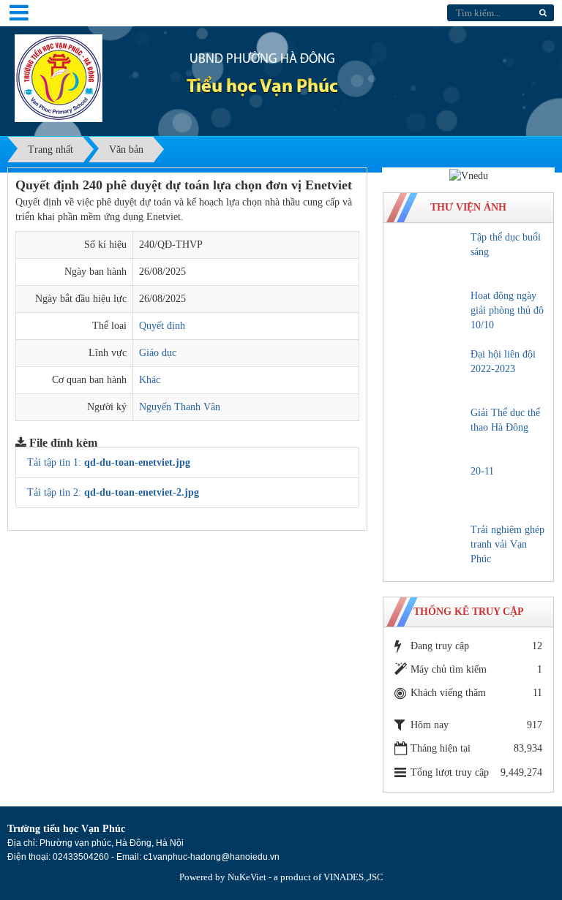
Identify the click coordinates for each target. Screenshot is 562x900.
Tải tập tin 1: (108, 462)
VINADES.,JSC (353, 876)
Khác (149, 379)
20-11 (482, 471)
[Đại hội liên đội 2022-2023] (429, 372)
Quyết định (162, 325)
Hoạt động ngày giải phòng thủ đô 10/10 (507, 310)
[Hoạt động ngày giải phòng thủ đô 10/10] (429, 314)
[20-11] (429, 489)
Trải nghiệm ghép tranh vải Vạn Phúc (507, 544)
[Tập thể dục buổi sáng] (429, 255)
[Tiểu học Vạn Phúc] (58, 77)
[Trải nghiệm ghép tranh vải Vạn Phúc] (429, 548)
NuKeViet (247, 876)
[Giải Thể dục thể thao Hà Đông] (429, 431)
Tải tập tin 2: (113, 492)
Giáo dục (157, 352)
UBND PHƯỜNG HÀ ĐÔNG (262, 60)
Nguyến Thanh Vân (179, 406)
